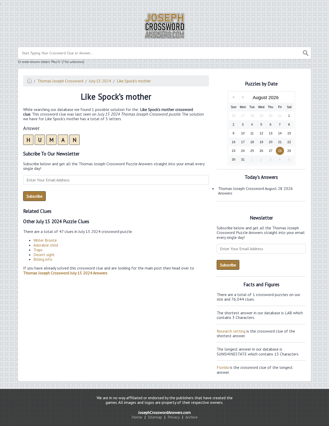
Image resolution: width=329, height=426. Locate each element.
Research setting (231, 331)
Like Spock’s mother (134, 80)
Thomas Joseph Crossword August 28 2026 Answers (255, 191)
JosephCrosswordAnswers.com (164, 412)
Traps (38, 249)
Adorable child (45, 245)
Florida (223, 367)
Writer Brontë (45, 240)
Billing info (42, 259)
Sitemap (155, 417)
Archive (191, 417)
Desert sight (44, 254)
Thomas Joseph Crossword (60, 80)
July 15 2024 (100, 80)
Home (137, 417)
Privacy (174, 417)
